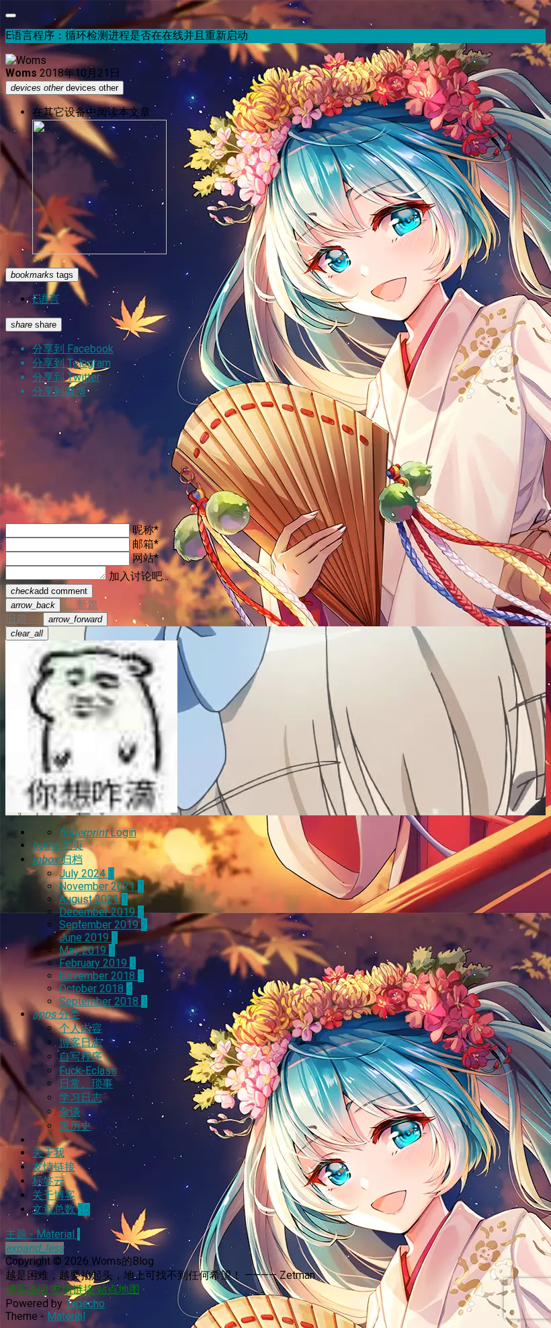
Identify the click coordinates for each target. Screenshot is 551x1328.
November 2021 (101, 886)
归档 (57, 859)
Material (66, 1316)
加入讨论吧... (139, 576)
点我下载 (25, 441)
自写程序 (80, 1056)
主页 (57, 845)
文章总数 (61, 1209)
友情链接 (53, 1166)
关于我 (48, 1152)
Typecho (85, 1303)
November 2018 (101, 975)
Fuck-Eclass (88, 1070)
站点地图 (118, 1289)
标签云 (48, 1181)
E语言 (46, 299)
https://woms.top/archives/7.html (146, 490)
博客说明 (28, 1289)
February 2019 (97, 963)
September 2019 (103, 924)
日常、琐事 (86, 1083)
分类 (56, 1014)
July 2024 (86, 873)
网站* (145, 558)
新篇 (54, 604)
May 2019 (87, 950)
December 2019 (101, 912)
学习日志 (80, 1097)
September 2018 (103, 1001)
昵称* (145, 529)
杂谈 (70, 1111)
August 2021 (93, 899)
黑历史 (75, 1125)
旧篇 (53, 618)
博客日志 (80, 1042)
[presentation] (32, 605)
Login (97, 832)
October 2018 (95, 988)
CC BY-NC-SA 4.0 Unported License (200, 502)
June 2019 (88, 937)
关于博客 (53, 1195)
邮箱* (145, 544)
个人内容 (80, 1028)
